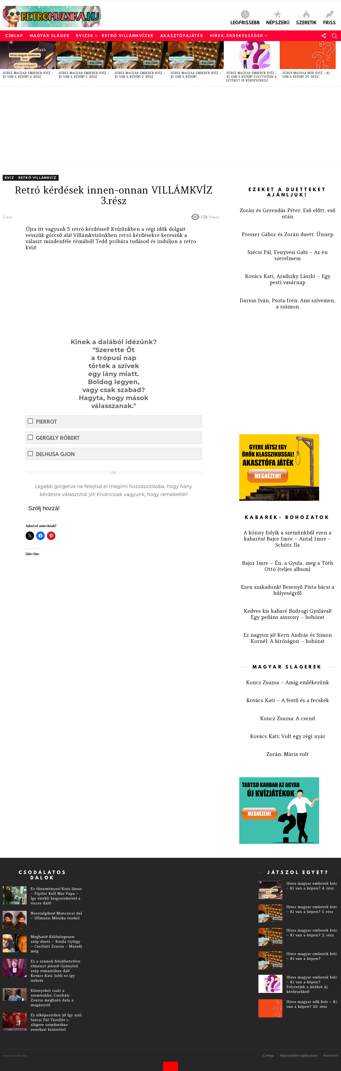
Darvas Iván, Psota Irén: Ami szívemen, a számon (287, 303)
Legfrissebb (245, 22)
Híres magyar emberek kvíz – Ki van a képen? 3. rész (84, 75)
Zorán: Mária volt (287, 754)
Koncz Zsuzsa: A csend (287, 718)
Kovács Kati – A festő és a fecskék (287, 700)
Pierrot (46, 421)
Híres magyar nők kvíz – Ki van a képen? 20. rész (306, 75)
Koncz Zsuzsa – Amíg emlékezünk (287, 682)
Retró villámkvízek (128, 35)
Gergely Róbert (58, 438)
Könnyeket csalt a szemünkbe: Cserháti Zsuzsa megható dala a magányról (52, 997)
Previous (2, 63)
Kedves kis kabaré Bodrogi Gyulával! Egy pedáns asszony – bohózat (287, 614)
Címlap (14, 35)
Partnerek (330, 1055)
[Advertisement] (162, 126)
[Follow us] (324, 35)
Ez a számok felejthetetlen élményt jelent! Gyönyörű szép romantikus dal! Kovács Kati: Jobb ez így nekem (55, 971)
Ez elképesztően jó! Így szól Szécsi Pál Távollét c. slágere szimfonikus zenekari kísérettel (56, 1022)
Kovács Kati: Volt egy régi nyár (287, 736)
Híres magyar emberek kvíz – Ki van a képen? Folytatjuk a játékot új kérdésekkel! (251, 76)
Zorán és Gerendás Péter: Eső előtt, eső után (287, 213)
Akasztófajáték (182, 35)
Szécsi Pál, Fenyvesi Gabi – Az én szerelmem (287, 255)
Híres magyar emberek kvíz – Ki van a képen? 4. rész (28, 75)
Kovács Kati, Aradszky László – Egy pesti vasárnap (287, 279)
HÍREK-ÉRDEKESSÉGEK (237, 35)
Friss (329, 22)
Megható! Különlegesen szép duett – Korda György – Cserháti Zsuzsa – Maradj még (56, 943)
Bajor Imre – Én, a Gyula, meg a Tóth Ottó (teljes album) (287, 566)
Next (338, 63)
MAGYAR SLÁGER (50, 35)
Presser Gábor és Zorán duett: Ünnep (287, 234)
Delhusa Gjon (55, 454)
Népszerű (278, 22)
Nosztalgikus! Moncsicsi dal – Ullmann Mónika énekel (56, 915)
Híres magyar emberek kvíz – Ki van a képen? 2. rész (140, 75)
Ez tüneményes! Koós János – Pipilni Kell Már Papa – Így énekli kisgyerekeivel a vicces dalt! (56, 895)
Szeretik (306, 22)
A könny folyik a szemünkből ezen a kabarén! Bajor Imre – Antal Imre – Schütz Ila (287, 538)
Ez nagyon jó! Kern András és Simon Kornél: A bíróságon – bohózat (287, 638)
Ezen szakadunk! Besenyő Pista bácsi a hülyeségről (287, 590)
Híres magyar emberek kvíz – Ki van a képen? (195, 75)
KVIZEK (85, 35)
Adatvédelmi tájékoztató (298, 1055)
